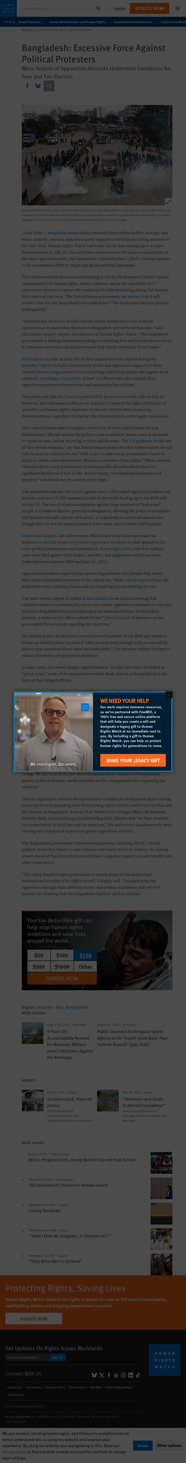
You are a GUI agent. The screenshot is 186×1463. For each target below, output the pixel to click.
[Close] (169, 694)
